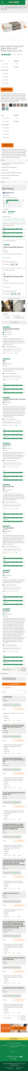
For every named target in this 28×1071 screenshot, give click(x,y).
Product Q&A (4, 673)
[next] (25, 27)
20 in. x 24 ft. (5, 67)
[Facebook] (14, 1057)
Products (6, 6)
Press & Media (17, 1043)
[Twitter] (16, 1057)
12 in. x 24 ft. (5, 76)
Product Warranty (13, 1046)
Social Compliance (21, 1045)
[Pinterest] (19, 1057)
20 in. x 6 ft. (5, 70)
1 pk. (17, 64)
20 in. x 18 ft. (5, 83)
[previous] (3, 27)
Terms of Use (10, 1068)
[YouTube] (21, 1057)
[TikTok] (14, 1058)
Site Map (18, 1068)
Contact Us (14, 1051)
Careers (13, 1045)
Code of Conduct (8, 1067)
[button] (7, 90)
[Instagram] (17, 1057)
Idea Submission (5, 1045)
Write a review (19, 54)
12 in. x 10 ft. (5, 80)
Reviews (3, 182)
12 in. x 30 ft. (5, 73)
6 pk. (17, 67)
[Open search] (26, 2)
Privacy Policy (19, 1067)
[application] (14, 597)
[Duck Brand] (14, 2)
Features (3, 160)
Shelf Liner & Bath (13, 6)
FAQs (12, 1043)
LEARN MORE (18, 1028)
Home (2, 6)
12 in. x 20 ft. (5, 64)
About (8, 1043)
